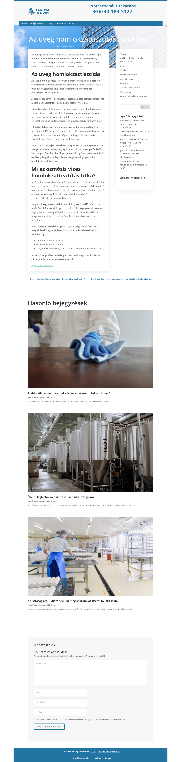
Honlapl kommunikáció (81, 758)
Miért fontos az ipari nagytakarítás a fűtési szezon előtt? (133, 164)
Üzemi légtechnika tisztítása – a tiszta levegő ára (61, 497)
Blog (51, 24)
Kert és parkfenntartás (130, 87)
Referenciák (60, 24)
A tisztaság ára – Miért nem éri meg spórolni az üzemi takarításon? (134, 142)
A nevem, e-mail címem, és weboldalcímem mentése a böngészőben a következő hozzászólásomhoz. (81, 719)
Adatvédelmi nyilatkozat (109, 751)
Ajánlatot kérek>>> (42, 265)
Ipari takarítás (126, 79)
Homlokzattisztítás (128, 74)
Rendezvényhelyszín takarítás (133, 96)
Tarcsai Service (39, 397)
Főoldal (23, 24)
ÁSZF (93, 751)
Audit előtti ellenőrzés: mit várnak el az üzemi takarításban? (132, 124)
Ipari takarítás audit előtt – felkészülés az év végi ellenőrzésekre (132, 153)
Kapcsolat (73, 24)
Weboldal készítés (102, 758)
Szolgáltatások (36, 24)
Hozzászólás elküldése (49, 726)
